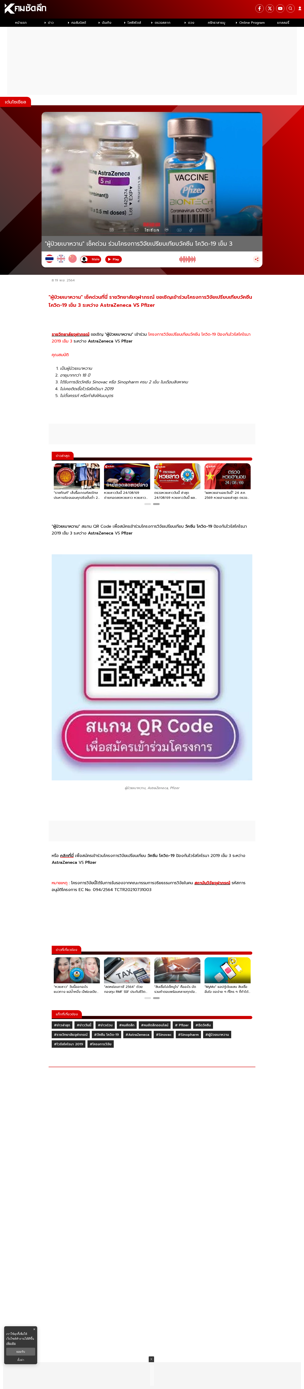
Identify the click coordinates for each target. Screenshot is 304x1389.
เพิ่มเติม (11, 1343)
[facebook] (259, 8)
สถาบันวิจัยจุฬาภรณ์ (212, 883)
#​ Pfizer (182, 1025)
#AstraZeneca (137, 1034)
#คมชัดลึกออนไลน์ (154, 1025)
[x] (270, 8)
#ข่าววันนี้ (84, 1025)
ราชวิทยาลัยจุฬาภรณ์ (70, 334)
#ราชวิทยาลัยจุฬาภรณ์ (70, 1034)
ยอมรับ (20, 1351)
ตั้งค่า (20, 1360)
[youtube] (280, 8)
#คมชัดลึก (126, 1025)
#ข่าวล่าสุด (62, 1025)
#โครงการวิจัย (100, 1044)
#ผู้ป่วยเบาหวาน (217, 1034)
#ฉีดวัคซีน (203, 1025)
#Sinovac (163, 1034)
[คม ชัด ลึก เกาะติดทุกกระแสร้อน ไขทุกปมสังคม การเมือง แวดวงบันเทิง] (152, 9)
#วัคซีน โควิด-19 (106, 1034)
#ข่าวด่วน (105, 1025)
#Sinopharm (188, 1034)
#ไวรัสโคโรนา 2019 (68, 1044)
